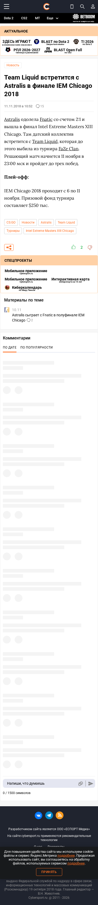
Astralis (46, 222)
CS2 (24, 18)
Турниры (13, 231)
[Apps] (72, 6)
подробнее (66, 855)
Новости (28, 222)
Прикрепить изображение (80, 783)
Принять (49, 872)
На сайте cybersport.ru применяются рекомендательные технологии (49, 838)
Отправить (91, 783)
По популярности (36, 347)
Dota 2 (8, 18)
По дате (9, 347)
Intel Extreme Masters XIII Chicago (50, 231)
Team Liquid (66, 222)
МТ (37, 18)
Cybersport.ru (38, 898)
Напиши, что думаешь (26, 783)
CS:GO (11, 222)
